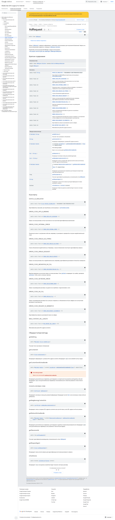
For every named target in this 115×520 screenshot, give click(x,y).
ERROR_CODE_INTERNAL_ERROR (59, 85)
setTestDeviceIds (56, 76)
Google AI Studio (86, 497)
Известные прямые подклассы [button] (38, 40)
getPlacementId (56, 174)
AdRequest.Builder (55, 47)
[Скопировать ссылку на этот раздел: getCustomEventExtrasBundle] (49, 362)
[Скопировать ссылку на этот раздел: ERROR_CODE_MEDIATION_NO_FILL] (53, 264)
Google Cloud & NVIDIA (24, 499)
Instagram (53, 495)
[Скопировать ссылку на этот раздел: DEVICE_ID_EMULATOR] (45, 199)
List (31, 158)
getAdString (55, 134)
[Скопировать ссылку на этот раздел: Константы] (38, 195)
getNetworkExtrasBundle (70, 150)
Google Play (85, 504)
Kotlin (80, 31)
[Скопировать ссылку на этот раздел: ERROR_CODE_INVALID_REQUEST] (51, 252)
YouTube (53, 502)
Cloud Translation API (60, 19)
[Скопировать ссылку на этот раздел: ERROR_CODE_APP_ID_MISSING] (50, 212)
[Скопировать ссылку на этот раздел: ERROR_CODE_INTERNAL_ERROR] (51, 224)
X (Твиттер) (53, 499)
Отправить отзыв (80, 29)
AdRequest (38, 36)
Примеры (28, 1)
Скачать (25, 8)
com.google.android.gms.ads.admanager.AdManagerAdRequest (45, 51)
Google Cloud (86, 502)
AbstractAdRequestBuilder (58, 63)
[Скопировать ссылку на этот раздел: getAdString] (38, 337)
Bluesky (53, 493)
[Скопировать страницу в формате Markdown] (48, 30)
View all (84, 506)
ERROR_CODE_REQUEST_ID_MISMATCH (60, 120)
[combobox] (92, 1)
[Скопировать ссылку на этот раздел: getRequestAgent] (41, 443)
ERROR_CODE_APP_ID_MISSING (59, 78)
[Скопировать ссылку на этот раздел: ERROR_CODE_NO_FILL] (45, 292)
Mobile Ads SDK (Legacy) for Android (13, 6)
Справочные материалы (15, 8)
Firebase (85, 495)
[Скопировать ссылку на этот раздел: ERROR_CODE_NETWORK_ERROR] (51, 279)
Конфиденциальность (36, 517)
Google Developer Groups (24, 493)
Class (84, 144)
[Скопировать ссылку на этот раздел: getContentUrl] (39, 350)
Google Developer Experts (24, 495)
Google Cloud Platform (57, 511)
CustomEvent (62, 144)
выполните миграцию (38, 15)
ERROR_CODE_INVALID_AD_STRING (60, 91)
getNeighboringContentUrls (59, 158)
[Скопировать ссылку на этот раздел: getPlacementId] (40, 430)
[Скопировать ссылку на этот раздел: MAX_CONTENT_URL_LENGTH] (49, 319)
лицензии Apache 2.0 (30, 479)
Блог (52, 491)
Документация (19, 1)
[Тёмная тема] (85, 35)
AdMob (9, 2)
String (38, 72)
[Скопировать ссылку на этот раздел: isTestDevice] (38, 456)
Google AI (67, 511)
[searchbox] (9, 13)
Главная (30, 24)
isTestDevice (55, 185)
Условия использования (24, 517)
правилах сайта (51, 479)
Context (63, 185)
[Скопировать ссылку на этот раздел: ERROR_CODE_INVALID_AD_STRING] (53, 239)
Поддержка (39, 8)
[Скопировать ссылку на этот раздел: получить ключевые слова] (47, 386)
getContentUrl (56, 139)
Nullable (33, 134)
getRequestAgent (56, 179)
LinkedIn (53, 497)
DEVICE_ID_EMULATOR (57, 72)
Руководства (5, 8)
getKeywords (55, 153)
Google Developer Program (25, 491)
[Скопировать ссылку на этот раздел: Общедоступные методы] (49, 333)
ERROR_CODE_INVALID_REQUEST (59, 95)
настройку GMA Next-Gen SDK (50, 15)
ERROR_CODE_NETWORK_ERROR (59, 108)
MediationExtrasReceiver (65, 164)
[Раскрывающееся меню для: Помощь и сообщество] (45, 1)
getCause (31, 275)
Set (30, 153)
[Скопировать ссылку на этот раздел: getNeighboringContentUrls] (47, 400)
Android (85, 491)
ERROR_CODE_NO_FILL (57, 114)
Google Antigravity (87, 499)
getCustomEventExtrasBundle (73, 144)
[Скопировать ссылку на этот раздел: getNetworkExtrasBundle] (46, 413)
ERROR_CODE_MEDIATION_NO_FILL (60, 102)
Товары (35, 24)
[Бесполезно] (85, 24)
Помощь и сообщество (38, 1)
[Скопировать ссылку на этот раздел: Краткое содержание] (47, 56)
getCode (64, 273)
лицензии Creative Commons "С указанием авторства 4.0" (66, 478)
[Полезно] (83, 24)
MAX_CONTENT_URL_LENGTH (58, 125)
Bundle (37, 144)
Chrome (85, 493)
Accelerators (22, 497)
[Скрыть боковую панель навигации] (16, 517)
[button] (8, 17)
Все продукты (75, 511)
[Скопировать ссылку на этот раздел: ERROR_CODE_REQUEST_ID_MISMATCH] (55, 306)
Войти (112, 1)
